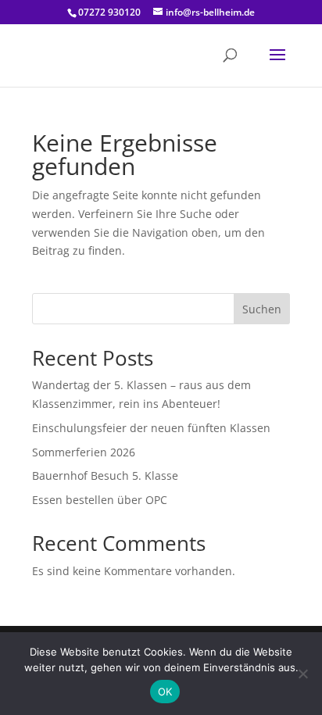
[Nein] (302, 673)
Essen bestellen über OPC (99, 499)
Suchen (261, 309)
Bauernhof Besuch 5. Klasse (105, 475)
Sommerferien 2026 (83, 452)
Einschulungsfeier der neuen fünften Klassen (151, 427)
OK (165, 691)
